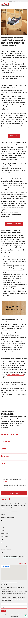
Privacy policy (6, 481)
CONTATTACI (14, 135)
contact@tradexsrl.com (15, 375)
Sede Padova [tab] (10, 558)
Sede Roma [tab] (21, 556)
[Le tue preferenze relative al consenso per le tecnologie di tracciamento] (25, 616)
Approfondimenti (4, 536)
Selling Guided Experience (7, 527)
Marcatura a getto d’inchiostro (8, 517)
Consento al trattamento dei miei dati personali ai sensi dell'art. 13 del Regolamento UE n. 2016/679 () (14, 480)
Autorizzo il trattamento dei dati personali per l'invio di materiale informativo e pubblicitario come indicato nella (15, 485)
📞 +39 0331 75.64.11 (22, 563)
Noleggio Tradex (5, 533)
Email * (4, 449)
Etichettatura (4, 523)
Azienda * (5, 441)
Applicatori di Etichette (6, 549)
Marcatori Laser (4, 542)
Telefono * (5, 456)
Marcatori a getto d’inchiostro (7, 546)
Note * (4, 463)
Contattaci (14, 493)
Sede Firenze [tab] (18, 558)
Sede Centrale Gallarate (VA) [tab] (10, 556)
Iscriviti (3, 610)
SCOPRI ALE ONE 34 (14, 224)
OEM (2, 539)
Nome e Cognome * (10, 434)
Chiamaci (14, 1)
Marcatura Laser (4, 520)
